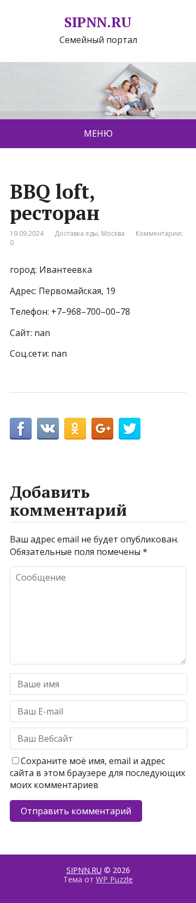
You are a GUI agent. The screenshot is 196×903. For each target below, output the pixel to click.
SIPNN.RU (98, 22)
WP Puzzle (114, 879)
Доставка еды (76, 233)
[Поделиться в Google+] (102, 429)
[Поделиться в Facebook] (21, 429)
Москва (113, 233)
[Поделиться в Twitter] (129, 429)
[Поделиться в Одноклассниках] (75, 429)
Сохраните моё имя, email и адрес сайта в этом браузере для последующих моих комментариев (97, 773)
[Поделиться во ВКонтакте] (48, 429)
